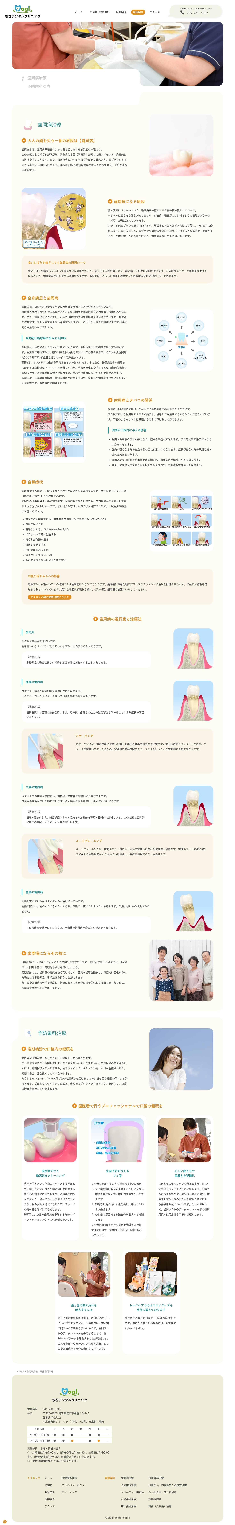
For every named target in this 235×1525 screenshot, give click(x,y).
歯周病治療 (127, 1478)
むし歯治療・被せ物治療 (163, 1492)
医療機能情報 (69, 1478)
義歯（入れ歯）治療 (160, 1506)
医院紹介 (121, 12)
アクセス (155, 12)
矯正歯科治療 (128, 1506)
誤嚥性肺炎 (155, 1499)
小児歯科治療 (128, 1499)
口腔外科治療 (156, 1478)
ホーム (79, 12)
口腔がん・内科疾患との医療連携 (168, 1485)
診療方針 (50, 1492)
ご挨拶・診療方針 (99, 12)
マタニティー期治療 (132, 1492)
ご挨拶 (48, 1485)
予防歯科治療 (128, 1485)
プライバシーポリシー (74, 1485)
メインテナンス (53, 822)
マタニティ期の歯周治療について (50, 597)
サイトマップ (69, 1492)
